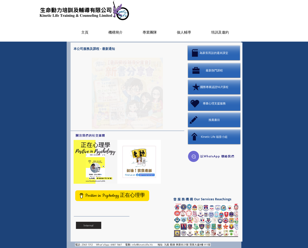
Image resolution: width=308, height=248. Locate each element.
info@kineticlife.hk (142, 244)
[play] (172, 60)
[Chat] (193, 156)
